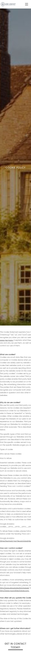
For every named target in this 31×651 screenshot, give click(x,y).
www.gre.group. (6, 340)
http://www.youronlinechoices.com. (14, 590)
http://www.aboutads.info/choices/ (14, 588)
